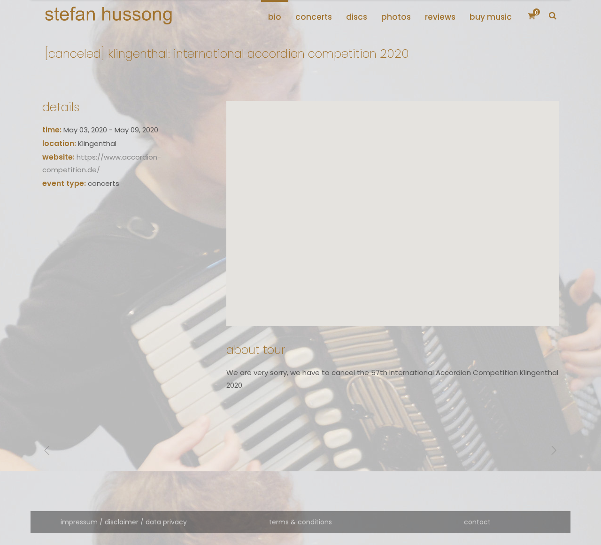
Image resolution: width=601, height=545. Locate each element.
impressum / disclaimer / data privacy (124, 522)
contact (477, 522)
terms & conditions (300, 522)
